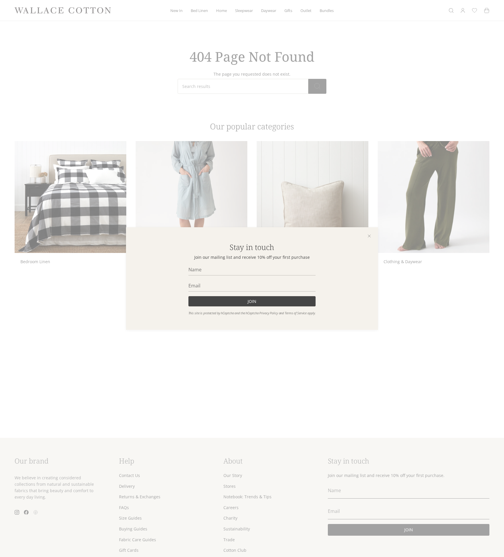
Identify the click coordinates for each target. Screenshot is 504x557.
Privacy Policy (268, 313)
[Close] (369, 236)
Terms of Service (296, 313)
